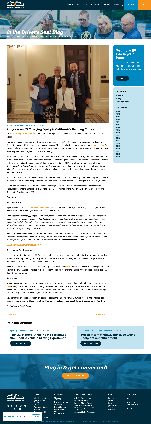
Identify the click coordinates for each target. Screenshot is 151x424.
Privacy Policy (94, 421)
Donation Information (132, 403)
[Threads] (15, 409)
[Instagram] (8, 406)
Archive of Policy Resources (84, 412)
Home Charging (60, 407)
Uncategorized (122, 101)
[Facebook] (12, 406)
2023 (118, 119)
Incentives (58, 405)
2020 (118, 127)
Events (36, 405)
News (116, 5)
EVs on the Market (61, 402)
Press (129, 399)
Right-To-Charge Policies (83, 403)
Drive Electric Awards (112, 406)
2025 (118, 114)
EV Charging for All (81, 400)
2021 (118, 125)
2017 (118, 135)
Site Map (102, 421)
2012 (118, 149)
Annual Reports (113, 409)
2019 (118, 130)
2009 (118, 157)
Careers (111, 403)
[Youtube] (19, 409)
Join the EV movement (75, 376)
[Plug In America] (19, 5)
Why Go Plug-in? (40, 398)
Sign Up (122, 78)
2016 (118, 138)
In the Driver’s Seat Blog (21, 37)
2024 (118, 117)
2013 (118, 146)
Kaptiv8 (115, 421)
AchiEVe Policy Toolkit (82, 398)
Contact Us (132, 395)
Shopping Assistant (57, 399)
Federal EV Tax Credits (39, 401)
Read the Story (20, 343)
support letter (97, 145)
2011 (118, 151)
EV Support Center (41, 407)
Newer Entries (102, 314)
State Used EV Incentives (83, 405)
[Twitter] (20, 406)
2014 (118, 143)
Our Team (111, 398)
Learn (70, 5)
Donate (144, 5)
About (107, 5)
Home (9, 37)
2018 (118, 133)
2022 (118, 122)
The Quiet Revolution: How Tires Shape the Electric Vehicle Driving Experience (38, 336)
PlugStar (95, 5)
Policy (118, 98)
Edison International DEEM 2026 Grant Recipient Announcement (107, 336)
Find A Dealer (59, 414)
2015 (118, 141)
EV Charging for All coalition (23, 133)
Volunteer (132, 409)
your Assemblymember (39, 207)
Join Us (131, 5)
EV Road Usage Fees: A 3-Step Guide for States (87, 408)
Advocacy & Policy (83, 395)
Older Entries (13, 314)
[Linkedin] (16, 406)
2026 (118, 111)
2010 (118, 154)
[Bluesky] (25, 406)
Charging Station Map (60, 410)
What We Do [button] (82, 5)
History (110, 400)
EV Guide (37, 409)
